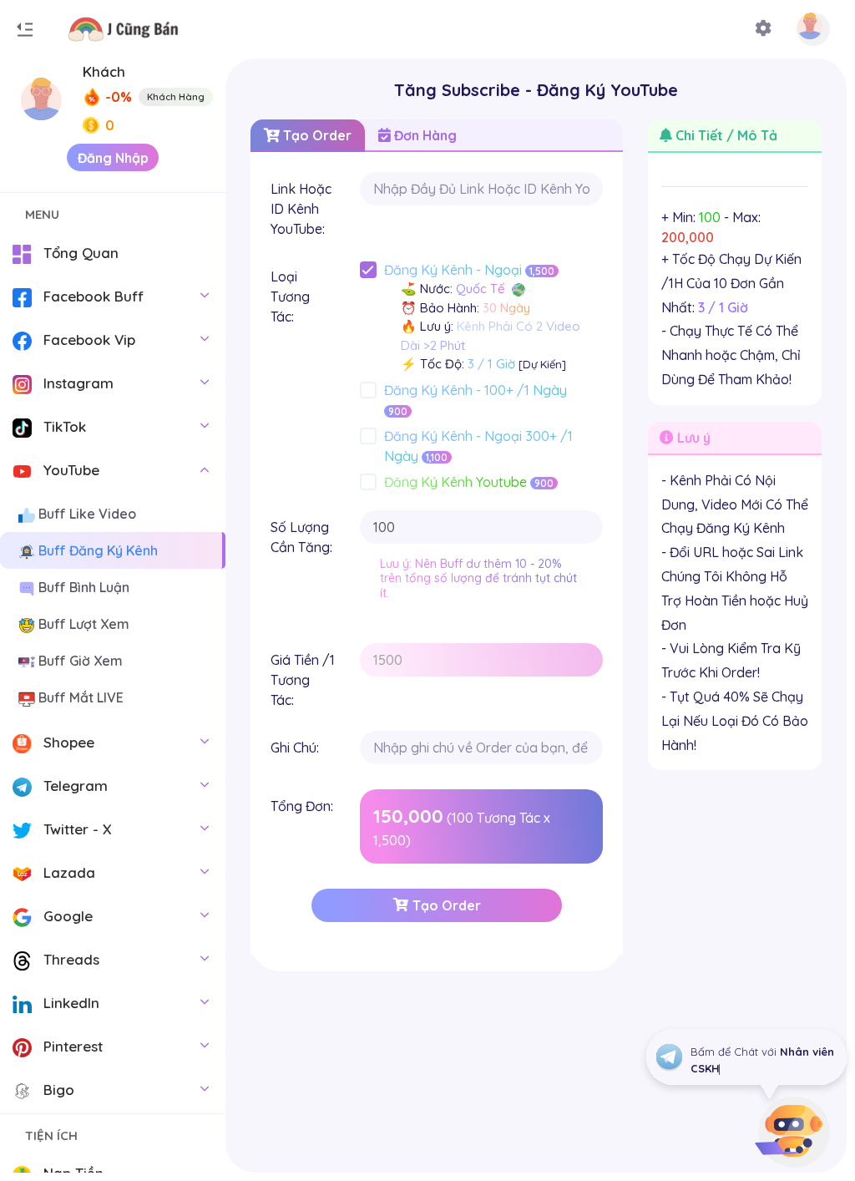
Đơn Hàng (424, 135)
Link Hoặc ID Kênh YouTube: (301, 208)
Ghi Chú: (295, 747)
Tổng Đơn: (302, 806)
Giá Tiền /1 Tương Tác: (303, 679)
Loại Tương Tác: (290, 296)
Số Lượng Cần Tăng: (301, 537)
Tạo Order (316, 135)
